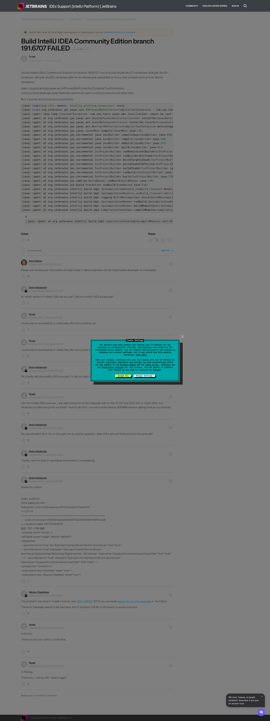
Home (32, 6)
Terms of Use (152, 365)
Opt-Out (157, 370)
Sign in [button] (235, 6)
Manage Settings (144, 376)
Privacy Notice (128, 365)
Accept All (123, 376)
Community (192, 6)
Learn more (141, 355)
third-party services (113, 367)
